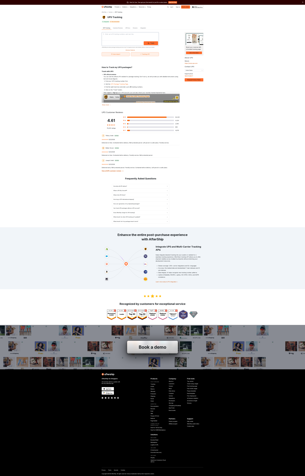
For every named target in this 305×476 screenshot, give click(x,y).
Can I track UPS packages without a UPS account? (126, 208)
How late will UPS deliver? (120, 186)
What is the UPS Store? (119, 195)
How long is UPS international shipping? (123, 199)
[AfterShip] (107, 7)
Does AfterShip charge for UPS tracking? (124, 212)
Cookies (123, 470)
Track (152, 43)
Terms (109, 470)
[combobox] (194, 70)
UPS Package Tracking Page (119, 84)
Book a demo (185, 7)
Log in (171, 7)
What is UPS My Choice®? (120, 190)
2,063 (177, 124)
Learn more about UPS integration (167, 282)
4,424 (177, 120)
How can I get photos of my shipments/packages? (126, 203)
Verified (116, 135)
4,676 (177, 130)
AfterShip (104, 12)
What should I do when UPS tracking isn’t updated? (126, 217)
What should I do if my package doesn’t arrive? (125, 221)
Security (116, 470)
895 (176, 127)
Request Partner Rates (194, 80)
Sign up (178, 7)
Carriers (111, 12)
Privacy (104, 470)
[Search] (168, 7)
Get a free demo (194, 52)
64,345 (177, 117)
